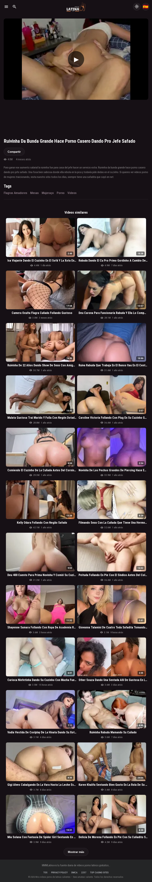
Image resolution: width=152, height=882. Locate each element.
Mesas (34, 193)
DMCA (74, 872)
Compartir (14, 151)
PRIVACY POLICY (59, 872)
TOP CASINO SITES (99, 872)
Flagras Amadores (15, 193)
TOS (45, 872)
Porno (61, 193)
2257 (83, 872)
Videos (72, 193)
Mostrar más (76, 851)
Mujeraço (48, 193)
